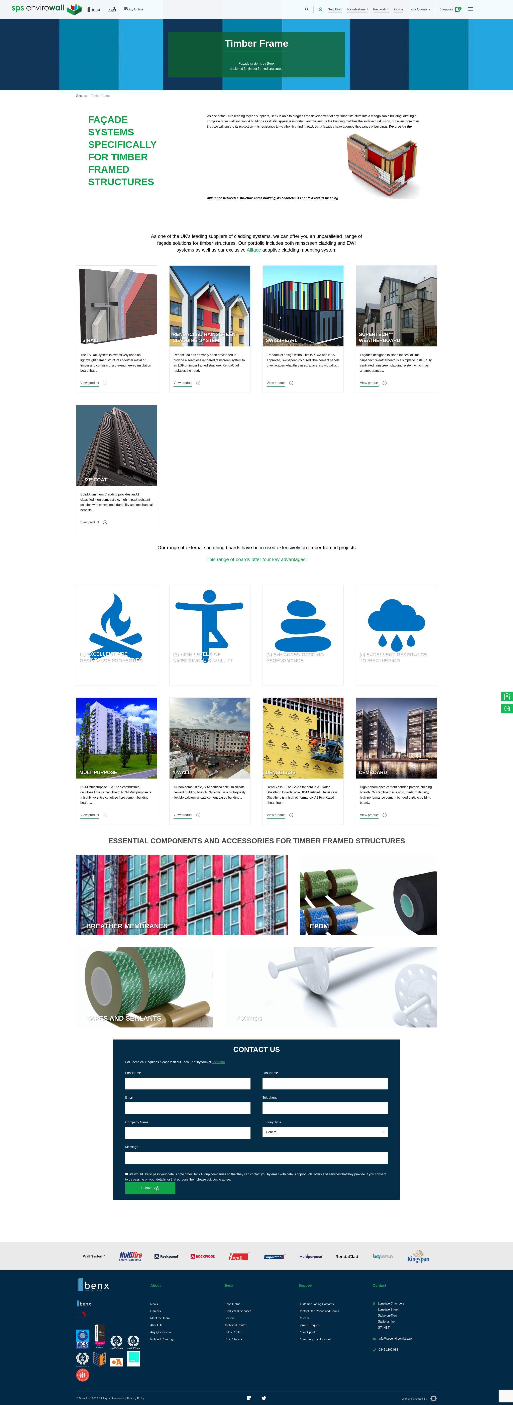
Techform (218, 1062)
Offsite (398, 9)
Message (131, 1147)
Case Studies (233, 1339)
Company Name (136, 1122)
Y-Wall (182, 772)
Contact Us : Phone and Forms (319, 1311)
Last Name (270, 1073)
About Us (156, 1325)
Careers (155, 1311)
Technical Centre (235, 1325)
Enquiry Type (272, 1122)
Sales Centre (232, 1332)
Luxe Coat (93, 479)
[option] (101, 1256)
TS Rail (88, 340)
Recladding (381, 9)
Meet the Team (160, 1318)
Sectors (81, 95)
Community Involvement (315, 1339)
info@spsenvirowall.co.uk (395, 1338)
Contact (379, 1285)
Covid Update (307, 1332)
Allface (254, 250)
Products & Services (237, 1311)
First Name (133, 1073)
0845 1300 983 (388, 1349)
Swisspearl (282, 340)
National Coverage (162, 1339)
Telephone (270, 1097)
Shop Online (232, 1304)
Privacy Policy (135, 1398)
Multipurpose (98, 772)
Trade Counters (419, 9)
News (154, 1304)
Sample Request (309, 1325)
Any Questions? (160, 1332)
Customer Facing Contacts (316, 1304)
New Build (335, 9)
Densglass (281, 772)
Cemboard (373, 772)
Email (129, 1097)
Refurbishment (357, 9)
